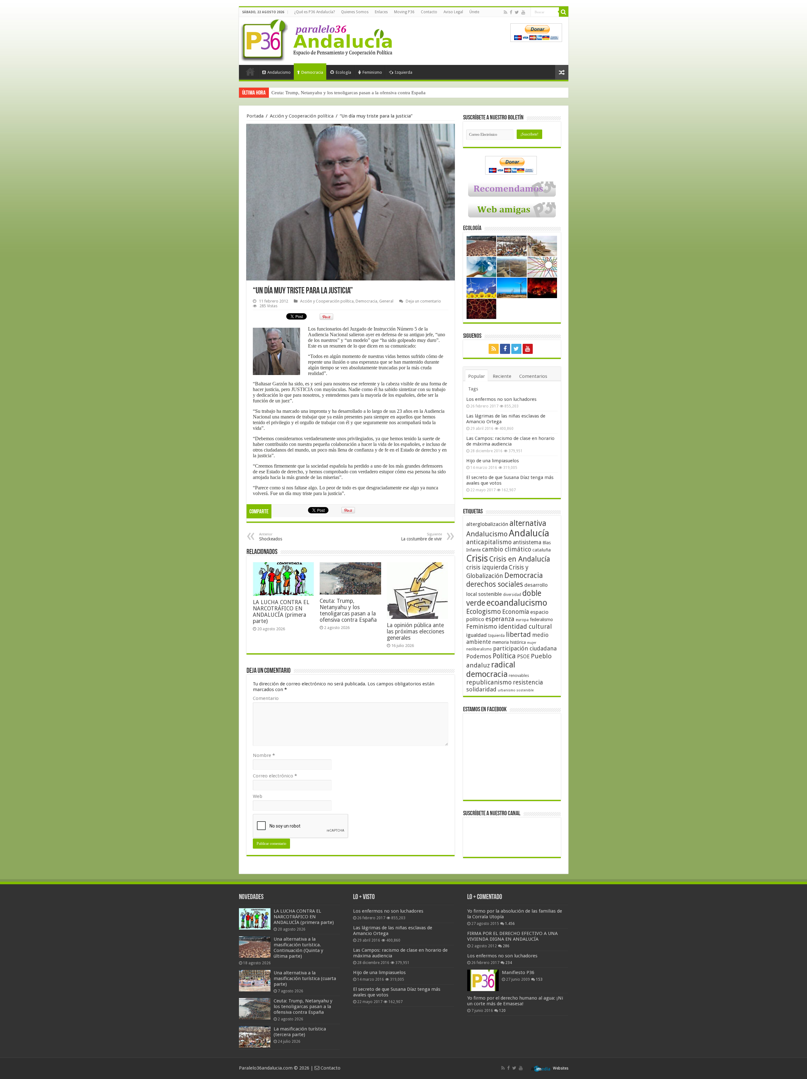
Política (504, 656)
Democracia (312, 72)
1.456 (510, 923)
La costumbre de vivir (421, 536)
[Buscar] (563, 12)
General (386, 301)
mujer (531, 643)
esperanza (499, 619)
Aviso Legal (453, 12)
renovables (519, 675)
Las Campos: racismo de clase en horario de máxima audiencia (510, 441)
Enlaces (381, 12)
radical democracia (490, 669)
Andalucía (529, 533)
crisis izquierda (487, 567)
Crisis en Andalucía (519, 559)
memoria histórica (509, 642)
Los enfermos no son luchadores (501, 399)
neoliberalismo (479, 649)
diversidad (512, 594)
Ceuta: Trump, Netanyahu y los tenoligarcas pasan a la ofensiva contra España (348, 610)
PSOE (523, 657)
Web (257, 796)
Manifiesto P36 (518, 972)
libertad (518, 634)
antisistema (527, 542)
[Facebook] (511, 12)
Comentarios (533, 376)
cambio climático (506, 549)
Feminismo (372, 72)
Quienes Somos (355, 12)
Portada (250, 71)
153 (539, 979)
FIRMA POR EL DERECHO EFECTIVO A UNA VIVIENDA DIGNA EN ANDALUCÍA (512, 936)
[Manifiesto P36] (483, 980)
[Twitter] (517, 12)
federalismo (541, 619)
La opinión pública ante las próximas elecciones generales (415, 631)
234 (508, 963)
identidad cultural (525, 626)
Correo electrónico (275, 776)
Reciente (502, 376)
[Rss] (505, 12)
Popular (476, 376)
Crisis (477, 558)
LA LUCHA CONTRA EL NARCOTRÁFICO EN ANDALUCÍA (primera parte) (281, 611)
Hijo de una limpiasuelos (492, 461)
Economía (515, 611)
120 (502, 1010)
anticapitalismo (489, 542)
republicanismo (489, 682)
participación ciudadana (525, 648)
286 (506, 946)
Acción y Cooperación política (302, 116)
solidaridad (481, 689)
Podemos (478, 656)
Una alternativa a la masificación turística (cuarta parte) (305, 978)
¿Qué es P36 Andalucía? (314, 12)
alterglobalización (487, 524)
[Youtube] (523, 12)
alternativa (527, 523)
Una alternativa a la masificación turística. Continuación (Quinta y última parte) (298, 947)
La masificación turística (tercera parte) (309, 92)
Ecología (343, 72)
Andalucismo (279, 72)
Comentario (266, 698)
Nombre (264, 755)
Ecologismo (483, 611)
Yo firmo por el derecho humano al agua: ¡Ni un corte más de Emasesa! (515, 1001)
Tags (473, 389)
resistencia (528, 682)
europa (522, 620)
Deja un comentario (423, 301)
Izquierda (403, 72)
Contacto (429, 12)
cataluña (541, 550)
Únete (474, 12)
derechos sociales (494, 584)
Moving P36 (404, 12)
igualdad (476, 635)
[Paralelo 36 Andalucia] (318, 39)
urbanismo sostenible (516, 690)
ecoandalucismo (516, 603)
